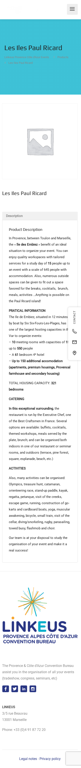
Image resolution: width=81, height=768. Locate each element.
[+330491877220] (74, 331)
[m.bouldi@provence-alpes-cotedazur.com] (74, 342)
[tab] (40, 216)
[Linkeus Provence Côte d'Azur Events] (32, 10)
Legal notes (28, 759)
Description (14, 216)
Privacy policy (50, 759)
